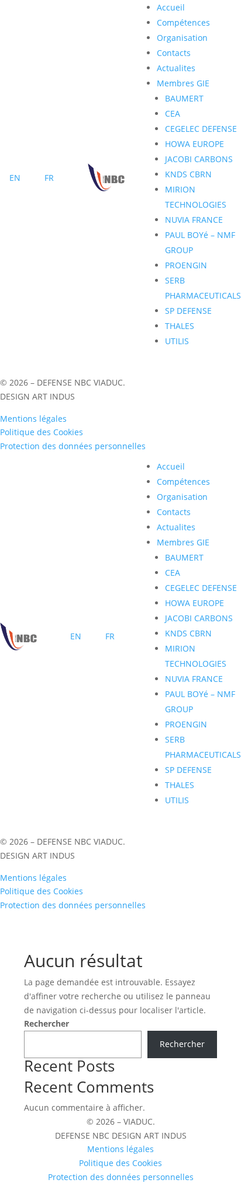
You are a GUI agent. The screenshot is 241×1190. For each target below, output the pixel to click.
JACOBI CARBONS (199, 158)
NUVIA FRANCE (194, 219)
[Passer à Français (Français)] (49, 179)
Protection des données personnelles (73, 446)
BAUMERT (184, 98)
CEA (172, 113)
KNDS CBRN (188, 174)
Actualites (176, 68)
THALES (179, 325)
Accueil (171, 7)
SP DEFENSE (188, 310)
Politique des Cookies (41, 432)
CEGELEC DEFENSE (201, 128)
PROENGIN (186, 265)
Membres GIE (183, 83)
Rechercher (46, 1023)
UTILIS (177, 340)
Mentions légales (33, 418)
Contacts (174, 52)
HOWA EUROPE (194, 143)
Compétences (183, 22)
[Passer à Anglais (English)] (15, 179)
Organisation (182, 37)
